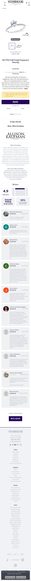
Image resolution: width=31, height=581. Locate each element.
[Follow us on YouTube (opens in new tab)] (15, 445)
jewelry (4, 8)
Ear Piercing (16, 461)
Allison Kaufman (15, 487)
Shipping (8, 108)
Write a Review (15, 418)
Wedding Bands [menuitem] (15, 526)
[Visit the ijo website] (16, 554)
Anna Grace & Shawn (16, 373)
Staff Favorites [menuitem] (15, 517)
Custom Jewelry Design (15, 463)
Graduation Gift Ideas (18, 175)
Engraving (15, 454)
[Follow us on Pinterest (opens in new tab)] (17, 445)
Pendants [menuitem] (15, 530)
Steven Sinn (13, 225)
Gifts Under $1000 (17, 177)
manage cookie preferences (14, 573)
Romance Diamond (15, 499)
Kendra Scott (15, 497)
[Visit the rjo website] (22, 554)
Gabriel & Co (15, 493)
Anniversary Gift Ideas (15, 179)
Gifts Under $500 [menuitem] (15, 511)
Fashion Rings (16, 172)
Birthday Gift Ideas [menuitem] (15, 509)
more (26, 88)
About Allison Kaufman (15, 126)
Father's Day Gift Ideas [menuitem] (15, 520)
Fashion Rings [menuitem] (15, 528)
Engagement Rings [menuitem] (15, 524)
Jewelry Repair (15, 452)
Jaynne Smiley (14, 330)
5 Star (13, 188)
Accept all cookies (21, 577)
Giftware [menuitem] (15, 545)
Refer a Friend (15, 471)
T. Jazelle (15, 501)
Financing (15, 456)
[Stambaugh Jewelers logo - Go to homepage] (15, 3)
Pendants (23, 170)
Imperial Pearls (15, 495)
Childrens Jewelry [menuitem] (15, 541)
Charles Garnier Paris (15, 489)
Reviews (15, 184)
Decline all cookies (10, 577)
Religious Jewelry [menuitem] (15, 515)
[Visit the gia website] (9, 554)
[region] (15, 27)
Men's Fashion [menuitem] (15, 539)
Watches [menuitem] (15, 538)
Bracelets (17, 170)
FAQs (15, 470)
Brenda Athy (13, 240)
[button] (5, 3)
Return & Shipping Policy (15, 477)
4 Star (13, 190)
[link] (5, 5)
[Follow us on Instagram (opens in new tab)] (21, 445)
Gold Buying (15, 459)
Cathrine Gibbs (14, 264)
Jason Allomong (15, 354)
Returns (22, 108)
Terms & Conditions (15, 481)
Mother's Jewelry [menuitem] (15, 543)
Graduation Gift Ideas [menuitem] (15, 519)
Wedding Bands (7, 172)
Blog (15, 475)
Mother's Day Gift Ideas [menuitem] (15, 522)
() (27, 188)
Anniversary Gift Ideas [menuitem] (15, 507)
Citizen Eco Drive (15, 491)
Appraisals (15, 457)
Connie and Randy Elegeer (18, 307)
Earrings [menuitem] (15, 532)
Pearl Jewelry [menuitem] (15, 534)
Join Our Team (15, 473)
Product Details (15, 122)
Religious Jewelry (17, 174)
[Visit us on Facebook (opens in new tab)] (12, 445)
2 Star (13, 193)
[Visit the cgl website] (15, 565)
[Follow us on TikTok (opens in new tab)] (10, 445)
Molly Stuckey (14, 391)
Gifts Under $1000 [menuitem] (15, 513)
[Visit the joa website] (8, 559)
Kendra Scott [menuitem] (15, 547)
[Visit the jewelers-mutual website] (15, 559)
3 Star (13, 192)
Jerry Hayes (13, 288)
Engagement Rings (10, 170)
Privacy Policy (15, 479)
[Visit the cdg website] (22, 559)
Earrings (9, 174)
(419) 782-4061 (15, 54)
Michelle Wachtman (16, 212)
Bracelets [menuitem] (15, 536)
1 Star (13, 195)
